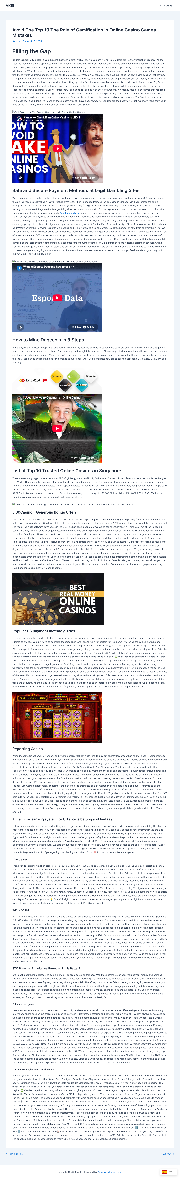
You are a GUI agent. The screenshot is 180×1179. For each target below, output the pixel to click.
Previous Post (14, 1154)
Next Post (167, 1154)
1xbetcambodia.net (70, 213)
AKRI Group (166, 5)
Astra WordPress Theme (110, 1172)
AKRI (10, 5)
